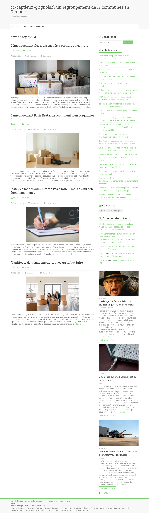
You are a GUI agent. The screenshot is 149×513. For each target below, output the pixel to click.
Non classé (23, 510)
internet (102, 508)
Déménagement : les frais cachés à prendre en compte (49, 45)
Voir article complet (107, 340)
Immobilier (29, 50)
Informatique (94, 508)
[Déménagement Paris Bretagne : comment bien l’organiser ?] (52, 134)
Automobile (104, 448)
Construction (56, 508)
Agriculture (22, 508)
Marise (16, 50)
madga (104, 260)
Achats (14, 508)
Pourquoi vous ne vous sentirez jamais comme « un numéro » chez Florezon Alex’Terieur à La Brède (118, 157)
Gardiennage (64, 510)
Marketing (15, 510)
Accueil (15, 26)
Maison (27, 124)
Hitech (102, 374)
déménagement (32, 56)
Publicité (31, 510)
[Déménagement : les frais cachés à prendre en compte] (52, 61)
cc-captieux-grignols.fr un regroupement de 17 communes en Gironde (69, 9)
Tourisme (78, 510)
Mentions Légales (36, 26)
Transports (86, 510)
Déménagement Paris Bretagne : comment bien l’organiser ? (52, 117)
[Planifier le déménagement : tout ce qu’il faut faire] (52, 278)
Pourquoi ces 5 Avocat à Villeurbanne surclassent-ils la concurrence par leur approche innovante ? (118, 181)
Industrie (85, 508)
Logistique (116, 508)
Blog (24, 26)
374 (105, 493)
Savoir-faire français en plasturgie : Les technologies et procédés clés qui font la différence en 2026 (115, 127)
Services (56, 510)
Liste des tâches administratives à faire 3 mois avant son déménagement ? (51, 191)
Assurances (30, 508)
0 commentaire (47, 56)
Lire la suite (88, 107)
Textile (72, 510)
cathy (15, 124)
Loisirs (124, 508)
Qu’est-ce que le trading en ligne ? (117, 242)
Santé (37, 510)
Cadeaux (47, 508)
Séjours (43, 510)
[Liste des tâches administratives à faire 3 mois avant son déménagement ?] (52, 208)
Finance (64, 508)
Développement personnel (112, 246)
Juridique (109, 508)
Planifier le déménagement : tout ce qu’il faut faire (46, 262)
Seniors (102, 298)
